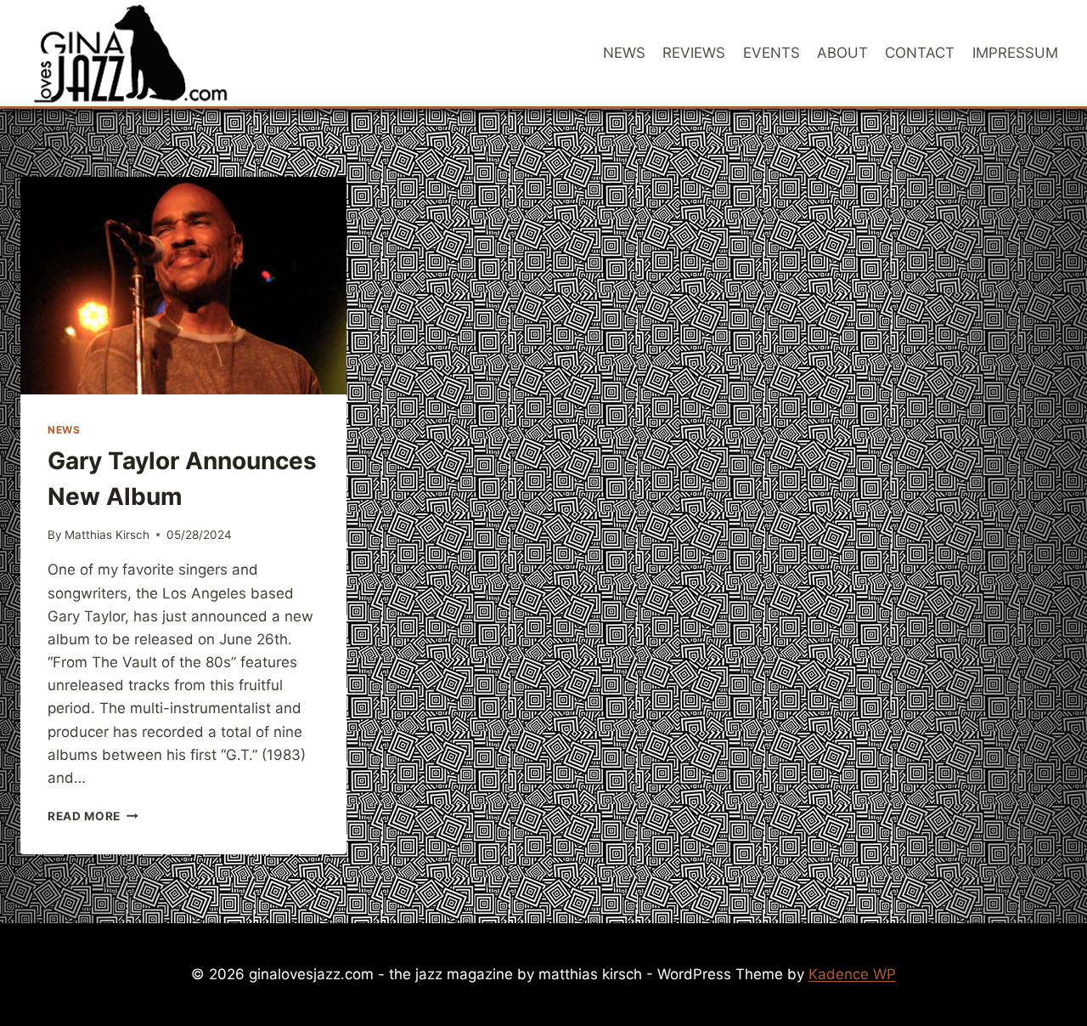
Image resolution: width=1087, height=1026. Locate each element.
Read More (93, 816)
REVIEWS (693, 52)
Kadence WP (852, 974)
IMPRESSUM (1015, 52)
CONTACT (920, 52)
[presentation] (183, 285)
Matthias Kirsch (107, 534)
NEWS (624, 52)
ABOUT (842, 52)
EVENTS (771, 52)
